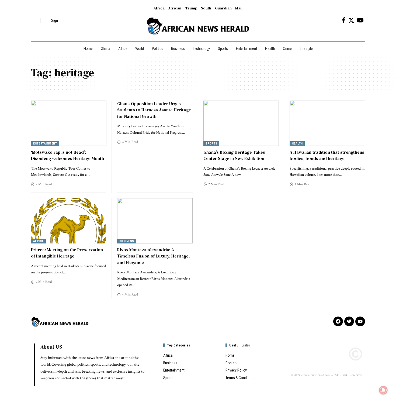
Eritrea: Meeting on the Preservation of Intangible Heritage (67, 253)
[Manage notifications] (383, 390)
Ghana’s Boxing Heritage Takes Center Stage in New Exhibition (234, 155)
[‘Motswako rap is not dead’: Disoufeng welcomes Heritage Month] (68, 123)
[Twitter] (351, 20)
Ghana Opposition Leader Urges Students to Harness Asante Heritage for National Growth (154, 110)
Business (126, 241)
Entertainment (45, 143)
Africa (159, 8)
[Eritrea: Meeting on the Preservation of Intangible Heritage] (68, 220)
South (206, 8)
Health (297, 143)
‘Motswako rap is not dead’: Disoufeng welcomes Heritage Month (67, 155)
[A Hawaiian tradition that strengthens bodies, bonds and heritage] (327, 123)
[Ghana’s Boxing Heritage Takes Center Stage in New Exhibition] (241, 123)
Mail (238, 8)
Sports (211, 143)
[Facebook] (344, 20)
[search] (35, 20)
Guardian (223, 8)
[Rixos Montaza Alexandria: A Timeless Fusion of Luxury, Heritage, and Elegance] (155, 220)
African (174, 8)
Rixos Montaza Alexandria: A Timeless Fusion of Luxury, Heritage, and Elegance (153, 256)
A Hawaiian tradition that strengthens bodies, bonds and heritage (327, 155)
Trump (191, 8)
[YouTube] (360, 20)
